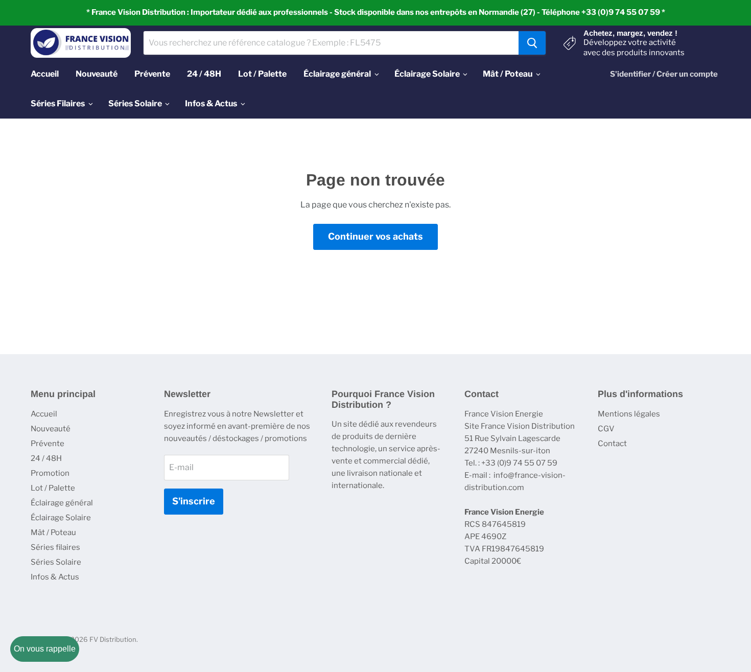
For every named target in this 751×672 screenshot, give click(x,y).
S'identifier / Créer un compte (664, 74)
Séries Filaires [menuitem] (58, 103)
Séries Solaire (56, 562)
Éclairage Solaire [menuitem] (427, 74)
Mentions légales (629, 414)
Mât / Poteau (53, 532)
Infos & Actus (55, 577)
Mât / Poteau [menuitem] (507, 74)
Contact (612, 443)
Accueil (44, 414)
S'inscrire (193, 501)
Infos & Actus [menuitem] (211, 103)
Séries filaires (55, 547)
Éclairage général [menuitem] (337, 74)
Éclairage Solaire (61, 517)
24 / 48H (46, 458)
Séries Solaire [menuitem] (135, 103)
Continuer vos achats (375, 236)
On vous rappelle (45, 648)
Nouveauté (51, 428)
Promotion (50, 473)
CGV (606, 428)
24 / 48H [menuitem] (204, 74)
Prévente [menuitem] (152, 74)
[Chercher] (532, 43)
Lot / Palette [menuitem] (262, 74)
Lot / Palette (53, 488)
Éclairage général (62, 502)
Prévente (47, 443)
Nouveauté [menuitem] (97, 74)
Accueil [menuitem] (45, 74)
